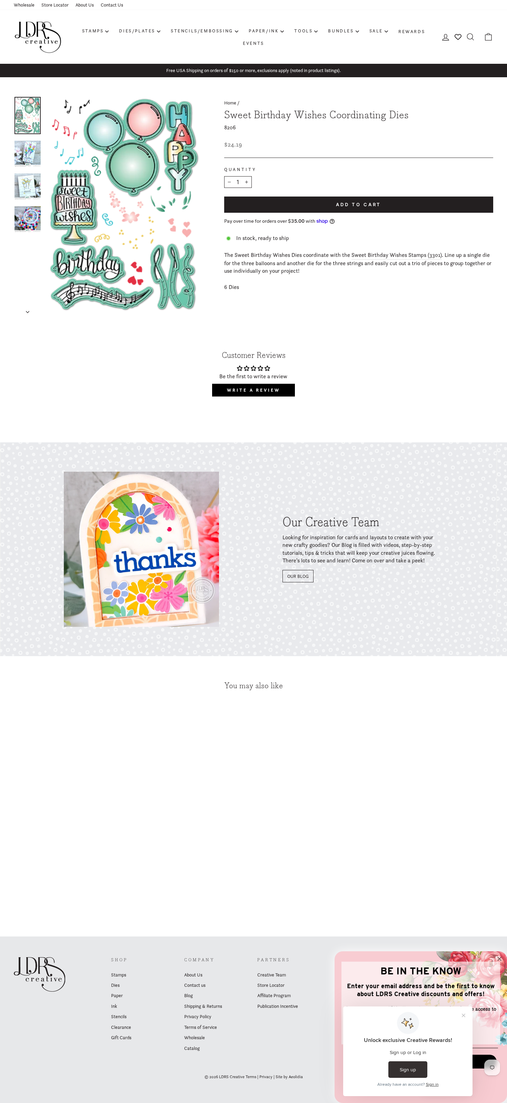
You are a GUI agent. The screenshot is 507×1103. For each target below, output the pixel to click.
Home (230, 103)
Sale (376, 30)
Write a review (253, 390)
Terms (251, 1076)
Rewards (411, 31)
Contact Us (112, 5)
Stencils (119, 1016)
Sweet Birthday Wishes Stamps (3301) (396, 255)
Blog (188, 995)
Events (253, 43)
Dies (115, 985)
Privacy (265, 1076)
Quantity (240, 169)
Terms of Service (200, 1027)
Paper (117, 995)
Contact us (195, 985)
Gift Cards (121, 1037)
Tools (303, 30)
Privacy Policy (197, 1016)
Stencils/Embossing (202, 30)
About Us (85, 5)
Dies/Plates (137, 30)
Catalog (192, 1048)
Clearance (121, 1027)
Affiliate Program (274, 995)
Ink (114, 1006)
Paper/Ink (264, 30)
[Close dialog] (499, 959)
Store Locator (55, 5)
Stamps (93, 30)
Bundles (341, 30)
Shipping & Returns (203, 1006)
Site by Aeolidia (289, 1076)
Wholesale (24, 5)
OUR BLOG (298, 576)
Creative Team (271, 974)
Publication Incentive (277, 1006)
